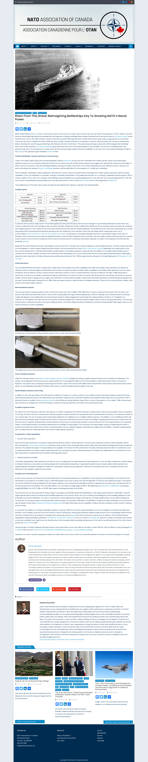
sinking (20, 152)
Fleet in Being (50, 597)
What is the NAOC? (64, 736)
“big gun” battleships (45, 168)
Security (58, 690)
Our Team (60, 741)
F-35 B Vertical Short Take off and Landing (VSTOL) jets (45, 234)
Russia (73, 515)
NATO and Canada (81, 687)
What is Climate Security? (27, 722)
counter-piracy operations (37, 445)
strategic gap (94, 518)
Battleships (25, 597)
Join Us (77, 46)
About (23, 46)
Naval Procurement (86, 597)
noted (36, 134)
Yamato (50, 152)
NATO (34, 113)
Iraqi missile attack (46, 400)
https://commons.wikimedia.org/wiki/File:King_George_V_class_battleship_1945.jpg (63, 530)
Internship (89, 46)
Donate (67, 46)
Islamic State (64, 687)
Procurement (42, 113)
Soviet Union (27, 523)
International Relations (80, 684)
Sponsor (100, 738)
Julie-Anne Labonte (35, 684)
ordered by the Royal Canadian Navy (49, 503)
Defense (64, 678)
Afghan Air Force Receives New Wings (32, 681)
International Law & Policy (63, 684)
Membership (101, 733)
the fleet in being (121, 136)
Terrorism (66, 690)
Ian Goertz (59, 681)
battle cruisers (84, 180)
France (86, 678)
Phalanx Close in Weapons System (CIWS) (53, 378)
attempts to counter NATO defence (60, 518)
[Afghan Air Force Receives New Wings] (34, 663)
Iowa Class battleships (44, 147)
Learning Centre (114, 46)
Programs (56, 46)
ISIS (57, 687)
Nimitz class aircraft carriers (92, 248)
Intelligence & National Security (73, 681)
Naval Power (75, 597)
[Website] (44, 579)
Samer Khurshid (33, 123)
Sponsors (101, 46)
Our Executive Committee (66, 738)
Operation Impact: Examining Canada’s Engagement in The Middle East (119, 722)
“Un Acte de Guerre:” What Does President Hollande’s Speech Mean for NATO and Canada (74, 694)
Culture (58, 678)
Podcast (44, 46)
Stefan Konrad (110, 681)
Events (33, 46)
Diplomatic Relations (75, 678)
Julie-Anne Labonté (22, 678)
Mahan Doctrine (60, 597)
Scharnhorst (112, 180)
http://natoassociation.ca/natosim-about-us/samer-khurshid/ (62, 640)
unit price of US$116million (110, 486)
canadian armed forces (38, 597)
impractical (67, 161)
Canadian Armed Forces (23, 113)
